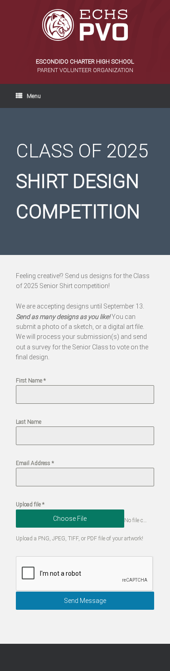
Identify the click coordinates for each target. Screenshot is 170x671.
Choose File (70, 518)
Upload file (30, 504)
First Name (31, 380)
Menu (34, 96)
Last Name (28, 422)
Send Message (85, 600)
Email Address (35, 463)
